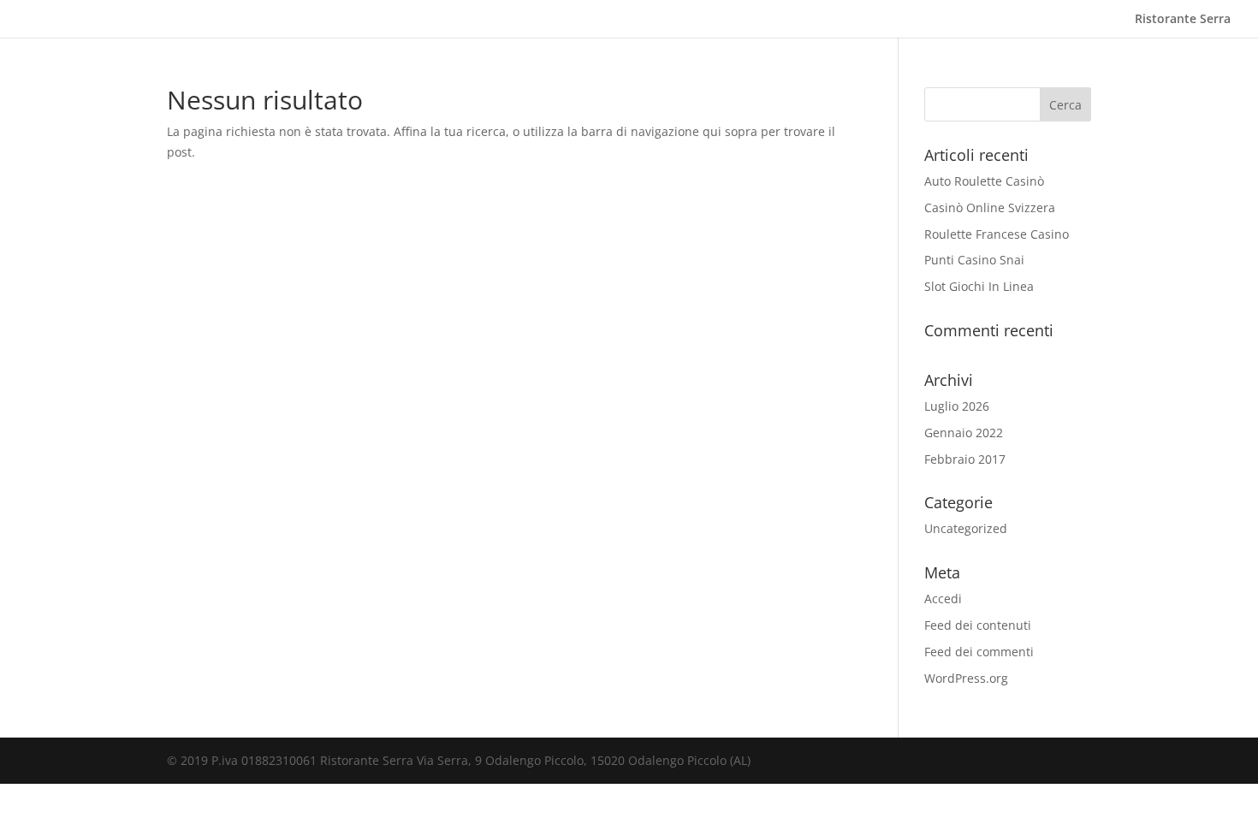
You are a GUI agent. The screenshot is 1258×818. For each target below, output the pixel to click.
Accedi (943, 598)
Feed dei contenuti (977, 625)
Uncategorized (965, 528)
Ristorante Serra (1183, 20)
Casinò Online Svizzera (989, 207)
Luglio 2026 (956, 406)
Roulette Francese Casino (996, 234)
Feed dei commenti (979, 651)
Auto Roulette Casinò (984, 181)
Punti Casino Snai (974, 260)
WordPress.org (966, 678)
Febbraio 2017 (965, 459)
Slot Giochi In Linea (979, 286)
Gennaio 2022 (963, 432)
